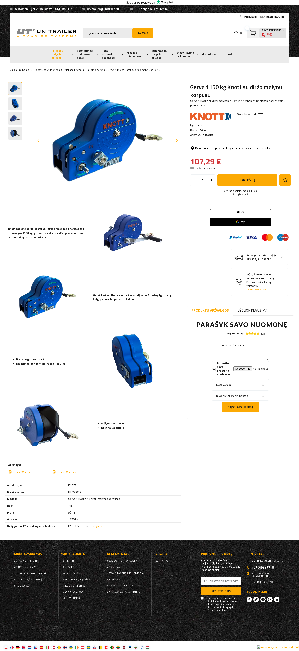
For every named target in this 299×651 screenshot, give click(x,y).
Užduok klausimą (252, 310)
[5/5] (258, 333)
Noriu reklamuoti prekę (31, 573)
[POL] (6, 647)
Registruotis (275, 16)
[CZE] (35, 647)
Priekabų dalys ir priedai (57, 54)
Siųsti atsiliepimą (240, 407)
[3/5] (252, 333)
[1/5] (246, 333)
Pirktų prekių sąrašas (76, 579)
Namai (26, 70)
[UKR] (71, 647)
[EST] (130, 647)
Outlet (230, 54)
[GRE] (142, 647)
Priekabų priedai (72, 70)
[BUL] (136, 647)
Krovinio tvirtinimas (134, 54)
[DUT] (30, 647)
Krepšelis (68, 567)
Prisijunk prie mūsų (217, 554)
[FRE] (12, 647)
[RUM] (59, 647)
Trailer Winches (67, 472)
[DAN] (53, 647)
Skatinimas (209, 54)
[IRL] (77, 647)
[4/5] (255, 333)
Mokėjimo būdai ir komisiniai (126, 573)
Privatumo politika (121, 585)
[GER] (18, 647)
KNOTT (258, 114)
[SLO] (94, 647)
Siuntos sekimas (26, 567)
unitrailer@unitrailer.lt (103, 9)
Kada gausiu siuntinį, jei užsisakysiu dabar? (261, 257)
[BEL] (100, 647)
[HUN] (148, 647)
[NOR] (65, 647)
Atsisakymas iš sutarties (124, 592)
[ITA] (47, 647)
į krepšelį (247, 180)
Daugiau (95, 526)
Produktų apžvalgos (210, 310)
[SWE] (89, 647)
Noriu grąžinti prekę (29, 579)
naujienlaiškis (71, 598)
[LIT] (118, 647)
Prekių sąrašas (71, 573)
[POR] (112, 647)
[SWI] (106, 647)
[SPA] (41, 647)
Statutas (114, 579)
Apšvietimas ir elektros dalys (85, 54)
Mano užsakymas (28, 554)
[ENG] (24, 647)
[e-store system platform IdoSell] (278, 647)
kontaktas (22, 586)
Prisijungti (250, 16)
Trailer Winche (22, 472)
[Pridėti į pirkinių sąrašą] (285, 180)
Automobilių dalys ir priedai (159, 54)
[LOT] (124, 647)
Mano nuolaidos (72, 592)
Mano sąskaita (73, 554)
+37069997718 (256, 289)
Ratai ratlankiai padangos (108, 54)
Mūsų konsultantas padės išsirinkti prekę (260, 282)
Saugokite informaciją (123, 561)
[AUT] (83, 647)
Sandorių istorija (73, 586)
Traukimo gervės (95, 70)
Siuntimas (115, 567)
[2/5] (249, 333)
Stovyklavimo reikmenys (185, 54)
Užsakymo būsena (27, 561)
